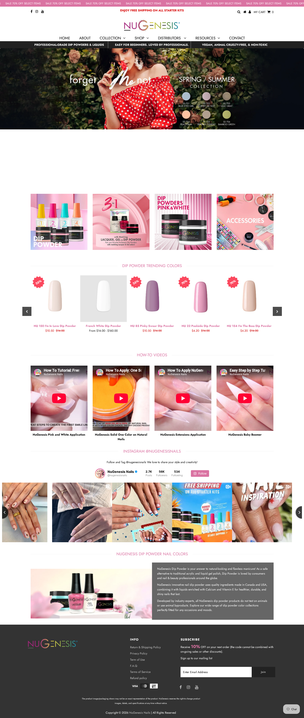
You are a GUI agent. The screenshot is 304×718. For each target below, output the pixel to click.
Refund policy (138, 678)
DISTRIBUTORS (170, 38)
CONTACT (237, 38)
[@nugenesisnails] (100, 473)
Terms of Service (140, 672)
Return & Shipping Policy (145, 647)
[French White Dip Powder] (103, 298)
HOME (64, 38)
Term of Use (137, 660)
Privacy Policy (138, 653)
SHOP (139, 38)
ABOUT (85, 38)
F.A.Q (133, 666)
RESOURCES (205, 38)
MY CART (264, 12)
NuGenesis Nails (139, 713)
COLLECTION (110, 38)
